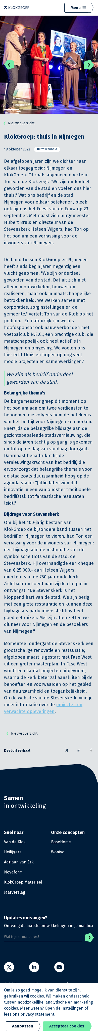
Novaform (13, 872)
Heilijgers (12, 852)
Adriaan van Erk (19, 862)
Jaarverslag (14, 892)
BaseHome (61, 842)
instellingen (72, 1008)
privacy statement (37, 1014)
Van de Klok (15, 842)
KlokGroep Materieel (23, 882)
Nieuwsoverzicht (21, 123)
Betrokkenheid (47, 149)
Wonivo (57, 852)
